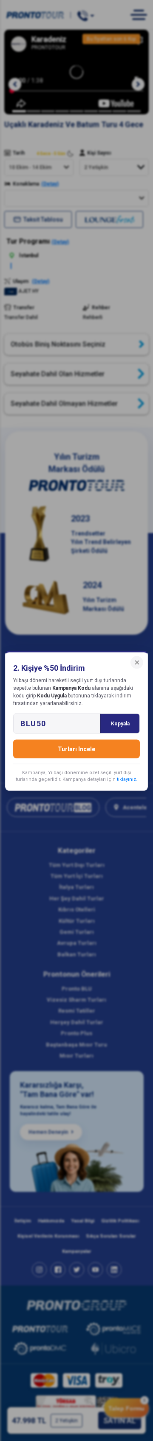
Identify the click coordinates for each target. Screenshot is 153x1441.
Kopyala (120, 723)
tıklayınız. (127, 779)
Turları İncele (76, 748)
